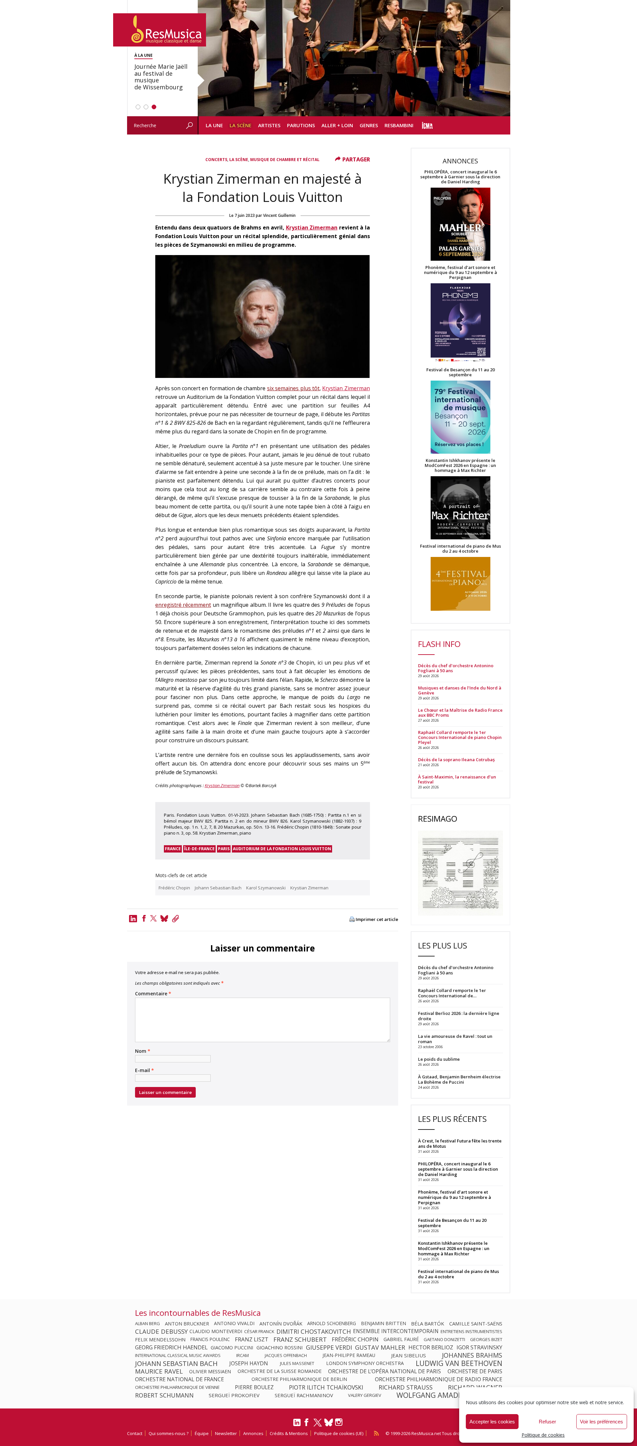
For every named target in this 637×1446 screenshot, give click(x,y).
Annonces (253, 1433)
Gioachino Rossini (279, 1347)
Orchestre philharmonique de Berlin (299, 1379)
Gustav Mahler (380, 1347)
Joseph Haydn (248, 1363)
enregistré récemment (183, 604)
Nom (142, 1051)
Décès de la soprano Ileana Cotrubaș (456, 759)
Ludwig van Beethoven (459, 1363)
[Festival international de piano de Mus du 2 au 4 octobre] (460, 584)
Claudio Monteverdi (215, 1331)
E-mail (144, 1070)
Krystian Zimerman (312, 227)
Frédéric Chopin (174, 888)
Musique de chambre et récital (284, 159)
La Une (214, 125)
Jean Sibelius (408, 1355)
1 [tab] (138, 107)
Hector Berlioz (430, 1347)
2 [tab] (146, 107)
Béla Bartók (427, 1323)
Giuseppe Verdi (329, 1347)
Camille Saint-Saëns (475, 1323)
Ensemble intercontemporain (396, 1331)
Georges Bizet (486, 1339)
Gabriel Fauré (401, 1339)
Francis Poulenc (210, 1339)
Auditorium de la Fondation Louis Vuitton (282, 849)
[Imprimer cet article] (352, 920)
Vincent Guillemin (279, 215)
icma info (427, 125)
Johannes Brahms (472, 1355)
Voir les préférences (601, 1421)
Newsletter (226, 1433)
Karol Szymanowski (266, 888)
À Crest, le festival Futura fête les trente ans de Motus (460, 1143)
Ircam (242, 1355)
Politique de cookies (543, 1435)
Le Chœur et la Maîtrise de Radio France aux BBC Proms (460, 713)
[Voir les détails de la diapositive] (354, 58)
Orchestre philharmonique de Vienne (177, 1387)
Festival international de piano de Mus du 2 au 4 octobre (460, 549)
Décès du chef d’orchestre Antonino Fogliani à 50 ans (455, 668)
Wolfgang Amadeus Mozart (449, 1395)
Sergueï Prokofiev (234, 1395)
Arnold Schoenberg (331, 1323)
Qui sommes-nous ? (168, 1433)
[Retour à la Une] (159, 29)
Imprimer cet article (377, 919)
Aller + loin (337, 125)
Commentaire (153, 993)
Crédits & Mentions (289, 1433)
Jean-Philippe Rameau (348, 1355)
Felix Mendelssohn (160, 1339)
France (173, 849)
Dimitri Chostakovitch (313, 1331)
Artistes (269, 125)
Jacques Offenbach (286, 1355)
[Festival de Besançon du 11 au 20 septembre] (460, 418)
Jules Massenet (297, 1363)
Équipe (202, 1433)
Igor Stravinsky (479, 1347)
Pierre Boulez (254, 1387)
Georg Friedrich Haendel (171, 1347)
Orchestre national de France (179, 1379)
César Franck (259, 1331)
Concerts (216, 159)
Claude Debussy (161, 1331)
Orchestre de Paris (475, 1371)
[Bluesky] (328, 1422)
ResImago (437, 818)
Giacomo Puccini (232, 1347)
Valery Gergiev (364, 1395)
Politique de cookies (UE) (338, 1433)
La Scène (240, 125)
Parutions (301, 125)
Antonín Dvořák (280, 1323)
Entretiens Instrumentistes (471, 1331)
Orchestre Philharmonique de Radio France (438, 1379)
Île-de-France (199, 849)
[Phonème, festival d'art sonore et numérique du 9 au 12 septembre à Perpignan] (460, 323)
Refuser (547, 1421)
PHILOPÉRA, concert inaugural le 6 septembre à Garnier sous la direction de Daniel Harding (460, 176)
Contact (134, 1433)
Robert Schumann (164, 1395)
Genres (369, 125)
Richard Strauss (406, 1387)
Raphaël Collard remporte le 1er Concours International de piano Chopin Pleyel (460, 737)
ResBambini (399, 125)
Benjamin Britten (383, 1323)
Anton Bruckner (187, 1323)
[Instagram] (339, 1422)
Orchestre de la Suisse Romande (279, 1371)
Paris (224, 849)
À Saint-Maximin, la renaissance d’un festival (457, 779)
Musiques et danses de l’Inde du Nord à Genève (459, 690)
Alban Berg (147, 1323)
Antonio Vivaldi (234, 1323)
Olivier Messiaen (210, 1371)
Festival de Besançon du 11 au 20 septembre (460, 372)
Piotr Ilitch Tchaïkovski (326, 1387)
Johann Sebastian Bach (218, 888)
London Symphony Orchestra (365, 1363)
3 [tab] (154, 107)
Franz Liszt (251, 1339)
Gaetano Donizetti (444, 1339)
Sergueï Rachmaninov (304, 1395)
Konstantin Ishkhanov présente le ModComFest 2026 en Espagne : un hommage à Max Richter (460, 465)
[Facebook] (144, 918)
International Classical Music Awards (178, 1355)
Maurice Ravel (159, 1371)
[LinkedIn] (297, 1425)
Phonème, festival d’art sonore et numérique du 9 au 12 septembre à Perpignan (460, 272)
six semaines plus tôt (293, 388)
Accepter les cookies (492, 1421)
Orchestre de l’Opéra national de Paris (384, 1371)
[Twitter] (153, 918)
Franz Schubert (300, 1339)
